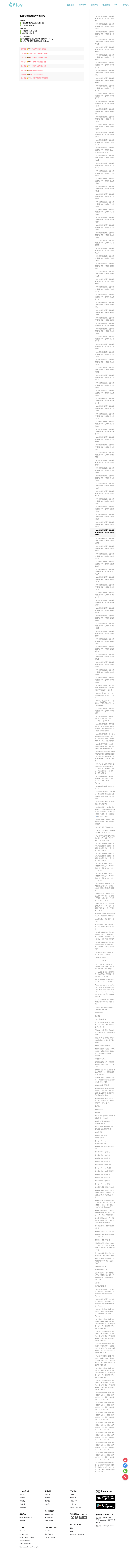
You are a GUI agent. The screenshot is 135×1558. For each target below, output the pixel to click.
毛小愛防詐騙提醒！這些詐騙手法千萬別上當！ (104, 1235)
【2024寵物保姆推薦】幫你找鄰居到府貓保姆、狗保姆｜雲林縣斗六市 (104, 571)
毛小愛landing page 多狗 (102, 1152)
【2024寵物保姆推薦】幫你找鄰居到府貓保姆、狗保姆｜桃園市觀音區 (104, 556)
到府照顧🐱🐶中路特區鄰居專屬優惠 (32, 70)
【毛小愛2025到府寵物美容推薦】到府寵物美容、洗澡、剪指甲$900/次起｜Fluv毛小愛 (105, 838)
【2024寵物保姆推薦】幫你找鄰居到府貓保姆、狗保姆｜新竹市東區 (104, 454)
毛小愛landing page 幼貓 (102, 1161)
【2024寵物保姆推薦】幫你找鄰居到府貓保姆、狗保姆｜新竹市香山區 (104, 462)
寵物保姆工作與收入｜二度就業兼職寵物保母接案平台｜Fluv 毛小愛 (104, 1064)
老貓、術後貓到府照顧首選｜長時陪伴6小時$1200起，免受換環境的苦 (104, 1261)
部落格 (72, 1494)
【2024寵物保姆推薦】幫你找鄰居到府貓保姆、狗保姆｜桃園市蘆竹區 (104, 548)
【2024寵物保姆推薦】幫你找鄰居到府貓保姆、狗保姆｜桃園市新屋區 (104, 524)
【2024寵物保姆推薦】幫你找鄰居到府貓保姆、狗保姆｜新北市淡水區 (104, 431)
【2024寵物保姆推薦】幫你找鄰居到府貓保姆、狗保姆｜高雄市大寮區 (104, 610)
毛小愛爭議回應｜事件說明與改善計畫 (104, 1227)
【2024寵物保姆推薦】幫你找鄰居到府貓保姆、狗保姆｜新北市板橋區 (104, 385)
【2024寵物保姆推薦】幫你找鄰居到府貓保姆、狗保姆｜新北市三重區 (104, 338)
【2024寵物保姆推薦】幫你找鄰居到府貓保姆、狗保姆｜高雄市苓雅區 (104, 656)
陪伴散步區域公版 (100, 1286)
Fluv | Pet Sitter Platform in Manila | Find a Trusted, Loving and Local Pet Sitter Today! (104, 966)
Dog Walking (49, 1534)
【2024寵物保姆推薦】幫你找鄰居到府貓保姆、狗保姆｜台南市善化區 (104, 273)
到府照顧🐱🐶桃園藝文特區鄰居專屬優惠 (33, 62)
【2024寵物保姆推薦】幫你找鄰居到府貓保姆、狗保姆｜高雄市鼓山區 (104, 680)
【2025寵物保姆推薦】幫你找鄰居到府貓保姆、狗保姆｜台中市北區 (104, 710)
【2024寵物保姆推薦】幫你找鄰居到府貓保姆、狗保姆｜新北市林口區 (104, 393)
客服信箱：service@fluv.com (105, 1526)
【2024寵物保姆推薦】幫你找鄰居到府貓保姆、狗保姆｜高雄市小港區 (104, 625)
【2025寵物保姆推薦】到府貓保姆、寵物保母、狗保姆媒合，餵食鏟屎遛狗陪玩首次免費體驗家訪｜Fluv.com (104, 1302)
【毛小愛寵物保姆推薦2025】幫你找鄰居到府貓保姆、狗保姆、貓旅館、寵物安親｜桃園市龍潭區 (104, 887)
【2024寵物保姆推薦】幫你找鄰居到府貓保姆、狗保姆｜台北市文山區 (104, 227)
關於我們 (22, 1494)
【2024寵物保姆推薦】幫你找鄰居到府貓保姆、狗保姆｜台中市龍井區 (104, 142)
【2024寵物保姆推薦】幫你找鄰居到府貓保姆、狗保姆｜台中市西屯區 (104, 119)
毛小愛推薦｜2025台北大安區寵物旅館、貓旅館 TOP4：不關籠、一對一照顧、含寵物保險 (105, 1220)
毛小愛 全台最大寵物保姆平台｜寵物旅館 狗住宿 (105, 1122)
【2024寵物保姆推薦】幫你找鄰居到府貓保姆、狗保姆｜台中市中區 (104, 18)
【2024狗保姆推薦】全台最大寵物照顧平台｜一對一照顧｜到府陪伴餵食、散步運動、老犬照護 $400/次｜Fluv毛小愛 (104, 1396)
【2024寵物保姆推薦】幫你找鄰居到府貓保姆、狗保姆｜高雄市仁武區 (104, 587)
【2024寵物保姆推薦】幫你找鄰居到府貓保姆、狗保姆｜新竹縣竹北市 (104, 485)
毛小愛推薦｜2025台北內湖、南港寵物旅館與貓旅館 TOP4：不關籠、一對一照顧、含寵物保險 (105, 1212)
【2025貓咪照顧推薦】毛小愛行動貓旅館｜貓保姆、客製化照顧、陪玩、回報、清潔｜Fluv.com (104, 779)
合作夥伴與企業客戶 (26, 1517)
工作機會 (73, 1504)
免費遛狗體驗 (99, 1013)
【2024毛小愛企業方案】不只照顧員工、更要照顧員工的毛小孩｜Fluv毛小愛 (104, 703)
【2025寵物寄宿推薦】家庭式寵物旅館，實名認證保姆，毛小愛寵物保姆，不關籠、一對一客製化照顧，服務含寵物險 (104, 727)
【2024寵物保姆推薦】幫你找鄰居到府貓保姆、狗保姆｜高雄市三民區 (104, 579)
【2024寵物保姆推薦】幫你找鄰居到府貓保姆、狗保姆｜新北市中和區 (104, 346)
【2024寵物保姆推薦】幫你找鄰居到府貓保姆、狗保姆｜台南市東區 (104, 304)
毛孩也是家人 (99, 1109)
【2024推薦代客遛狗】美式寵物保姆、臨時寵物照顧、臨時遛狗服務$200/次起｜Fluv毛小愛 (104, 687)
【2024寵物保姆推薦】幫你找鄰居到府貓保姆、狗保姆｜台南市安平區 (104, 297)
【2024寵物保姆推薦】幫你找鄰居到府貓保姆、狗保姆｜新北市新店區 (104, 369)
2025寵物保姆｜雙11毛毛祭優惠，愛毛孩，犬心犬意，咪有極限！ (104, 926)
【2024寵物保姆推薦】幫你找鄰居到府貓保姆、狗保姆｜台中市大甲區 (104, 49)
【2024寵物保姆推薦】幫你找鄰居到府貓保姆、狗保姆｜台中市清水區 (104, 88)
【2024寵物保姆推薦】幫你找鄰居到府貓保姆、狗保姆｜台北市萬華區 (104, 242)
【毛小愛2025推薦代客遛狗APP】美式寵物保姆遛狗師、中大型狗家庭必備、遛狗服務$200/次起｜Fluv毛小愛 (105, 866)
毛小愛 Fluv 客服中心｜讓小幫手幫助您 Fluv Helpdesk (105, 1117)
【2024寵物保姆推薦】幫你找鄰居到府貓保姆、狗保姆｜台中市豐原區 (104, 126)
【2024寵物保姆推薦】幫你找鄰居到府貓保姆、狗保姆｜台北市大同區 (104, 212)
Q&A (71, 1531)
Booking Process (25, 1540)
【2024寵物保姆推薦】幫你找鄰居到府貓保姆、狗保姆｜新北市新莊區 (104, 377)
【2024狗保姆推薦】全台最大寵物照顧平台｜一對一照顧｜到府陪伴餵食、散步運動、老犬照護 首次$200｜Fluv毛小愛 (104, 1426)
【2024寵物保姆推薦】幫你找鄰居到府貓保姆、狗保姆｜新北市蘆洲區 (104, 439)
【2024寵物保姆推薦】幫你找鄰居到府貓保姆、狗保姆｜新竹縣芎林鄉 (104, 493)
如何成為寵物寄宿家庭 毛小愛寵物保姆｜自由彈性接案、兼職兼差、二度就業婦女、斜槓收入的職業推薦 (105, 1052)
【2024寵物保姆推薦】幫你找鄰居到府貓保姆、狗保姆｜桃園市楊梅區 (104, 540)
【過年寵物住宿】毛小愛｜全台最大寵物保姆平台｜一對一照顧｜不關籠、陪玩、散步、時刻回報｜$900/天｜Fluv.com (104, 896)
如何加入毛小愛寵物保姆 (102, 1046)
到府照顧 (97, 1016)
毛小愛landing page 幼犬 (102, 1158)
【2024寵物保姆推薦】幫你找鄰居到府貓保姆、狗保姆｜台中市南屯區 (104, 41)
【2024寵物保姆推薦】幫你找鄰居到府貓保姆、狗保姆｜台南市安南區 (104, 281)
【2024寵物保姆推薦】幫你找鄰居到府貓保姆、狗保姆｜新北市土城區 (104, 362)
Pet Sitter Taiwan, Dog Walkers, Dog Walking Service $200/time (104, 980)
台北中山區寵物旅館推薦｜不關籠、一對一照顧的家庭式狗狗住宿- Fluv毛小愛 (104, 1024)
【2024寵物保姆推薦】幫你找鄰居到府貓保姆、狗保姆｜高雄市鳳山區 (104, 672)
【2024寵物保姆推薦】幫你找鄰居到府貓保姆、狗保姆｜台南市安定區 (104, 289)
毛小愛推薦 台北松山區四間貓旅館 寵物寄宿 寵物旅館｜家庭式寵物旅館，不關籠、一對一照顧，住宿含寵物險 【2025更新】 (105, 1203)
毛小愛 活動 (98, 1132)
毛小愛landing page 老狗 (102, 1177)
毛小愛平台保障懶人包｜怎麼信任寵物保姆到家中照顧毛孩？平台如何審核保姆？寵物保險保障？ (104, 1193)
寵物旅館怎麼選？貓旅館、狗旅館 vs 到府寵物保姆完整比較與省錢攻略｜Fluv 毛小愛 (105, 1079)
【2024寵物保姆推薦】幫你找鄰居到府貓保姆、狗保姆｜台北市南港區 (104, 196)
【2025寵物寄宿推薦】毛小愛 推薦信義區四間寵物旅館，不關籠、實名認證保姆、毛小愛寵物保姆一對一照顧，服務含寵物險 (105, 737)
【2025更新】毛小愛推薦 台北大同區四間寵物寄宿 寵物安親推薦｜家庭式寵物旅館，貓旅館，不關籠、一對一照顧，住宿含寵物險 (105, 756)
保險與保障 (73, 1501)
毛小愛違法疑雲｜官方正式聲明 (104, 1231)
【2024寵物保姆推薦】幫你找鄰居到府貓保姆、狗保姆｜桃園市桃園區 (104, 532)
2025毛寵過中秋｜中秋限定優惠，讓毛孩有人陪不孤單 (104, 953)
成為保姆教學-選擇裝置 (102, 1085)
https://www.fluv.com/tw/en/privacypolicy (29, 1547)
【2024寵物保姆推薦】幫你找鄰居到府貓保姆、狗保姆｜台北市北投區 (104, 188)
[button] (125, 1477)
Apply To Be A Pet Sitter (27, 1537)
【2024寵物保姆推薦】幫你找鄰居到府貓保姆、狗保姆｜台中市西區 (104, 111)
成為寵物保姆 (49, 1514)
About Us (22, 1531)
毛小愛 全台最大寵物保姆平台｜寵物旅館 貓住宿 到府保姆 (105, 1128)
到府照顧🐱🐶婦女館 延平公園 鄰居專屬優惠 (34, 78)
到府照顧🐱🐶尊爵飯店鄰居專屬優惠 (32, 74)
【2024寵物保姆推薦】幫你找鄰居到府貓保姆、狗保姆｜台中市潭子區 (104, 95)
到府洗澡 (47, 1504)
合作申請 (22, 1521)
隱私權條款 (23, 1507)
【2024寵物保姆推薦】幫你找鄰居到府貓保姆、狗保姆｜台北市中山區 (104, 157)
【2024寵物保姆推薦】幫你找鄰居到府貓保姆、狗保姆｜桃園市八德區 (104, 509)
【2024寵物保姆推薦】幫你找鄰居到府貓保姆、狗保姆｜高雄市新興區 (104, 641)
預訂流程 (22, 1501)
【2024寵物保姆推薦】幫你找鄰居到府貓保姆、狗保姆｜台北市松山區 (104, 235)
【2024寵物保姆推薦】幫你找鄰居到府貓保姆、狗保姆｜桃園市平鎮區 (104, 516)
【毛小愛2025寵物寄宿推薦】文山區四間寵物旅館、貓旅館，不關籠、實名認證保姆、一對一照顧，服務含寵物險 (104, 856)
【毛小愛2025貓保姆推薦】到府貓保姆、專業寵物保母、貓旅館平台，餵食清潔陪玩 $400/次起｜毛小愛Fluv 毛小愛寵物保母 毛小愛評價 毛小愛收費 (105, 1384)
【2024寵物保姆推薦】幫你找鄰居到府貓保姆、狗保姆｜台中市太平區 (104, 65)
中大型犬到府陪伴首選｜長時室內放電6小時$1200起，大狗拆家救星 (104, 1001)
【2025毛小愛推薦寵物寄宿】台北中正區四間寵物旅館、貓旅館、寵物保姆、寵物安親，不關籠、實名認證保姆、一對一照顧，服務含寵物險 (104, 768)
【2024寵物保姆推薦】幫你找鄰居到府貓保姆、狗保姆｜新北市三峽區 (104, 331)
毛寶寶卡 (97, 1112)
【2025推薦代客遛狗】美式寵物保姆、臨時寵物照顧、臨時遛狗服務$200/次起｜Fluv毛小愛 (104, 746)
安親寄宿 (47, 1498)
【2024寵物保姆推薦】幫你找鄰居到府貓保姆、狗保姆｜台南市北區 (104, 266)
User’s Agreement (25, 1544)
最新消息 (97, 1106)
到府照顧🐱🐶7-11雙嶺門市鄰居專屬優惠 (33, 66)
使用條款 (22, 1504)
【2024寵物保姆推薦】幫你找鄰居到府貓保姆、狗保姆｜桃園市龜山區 (104, 563)
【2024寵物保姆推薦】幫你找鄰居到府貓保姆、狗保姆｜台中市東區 (104, 72)
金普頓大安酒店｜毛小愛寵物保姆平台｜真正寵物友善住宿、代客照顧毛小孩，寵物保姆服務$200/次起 (104, 1276)
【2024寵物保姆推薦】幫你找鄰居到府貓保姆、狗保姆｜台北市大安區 (104, 219)
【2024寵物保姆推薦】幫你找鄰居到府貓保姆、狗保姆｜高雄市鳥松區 (104, 664)
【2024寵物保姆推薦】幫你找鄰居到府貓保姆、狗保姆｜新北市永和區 (104, 408)
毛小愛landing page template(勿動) (104, 1147)
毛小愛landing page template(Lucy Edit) (101, 1142)
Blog (71, 1528)
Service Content (24, 1534)
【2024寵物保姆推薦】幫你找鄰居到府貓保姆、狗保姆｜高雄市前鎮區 (104, 602)
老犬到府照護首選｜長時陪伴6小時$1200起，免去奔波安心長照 (105, 1254)
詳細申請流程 (49, 1521)
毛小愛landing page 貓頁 (102, 1184)
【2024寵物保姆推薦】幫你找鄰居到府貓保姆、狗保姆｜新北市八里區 (104, 354)
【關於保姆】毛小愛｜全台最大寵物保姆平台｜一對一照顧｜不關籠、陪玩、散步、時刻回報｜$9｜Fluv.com (104, 906)
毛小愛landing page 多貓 (102, 1155)
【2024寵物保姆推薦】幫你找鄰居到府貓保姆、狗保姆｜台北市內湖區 (104, 181)
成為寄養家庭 (49, 1517)
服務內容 (22, 1498)
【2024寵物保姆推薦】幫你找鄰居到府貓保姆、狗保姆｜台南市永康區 (104, 312)
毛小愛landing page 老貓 (102, 1181)
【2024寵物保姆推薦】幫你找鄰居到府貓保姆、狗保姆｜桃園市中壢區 (104, 501)
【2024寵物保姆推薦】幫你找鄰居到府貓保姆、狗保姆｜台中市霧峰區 (104, 134)
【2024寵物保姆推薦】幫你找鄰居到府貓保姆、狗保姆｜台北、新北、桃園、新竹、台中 (104, 150)
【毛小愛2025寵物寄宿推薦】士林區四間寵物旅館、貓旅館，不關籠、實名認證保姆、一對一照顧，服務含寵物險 (104, 846)
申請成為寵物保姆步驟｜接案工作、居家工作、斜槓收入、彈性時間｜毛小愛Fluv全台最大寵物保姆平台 (105, 1246)
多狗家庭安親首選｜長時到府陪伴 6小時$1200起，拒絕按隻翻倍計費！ (105, 1032)
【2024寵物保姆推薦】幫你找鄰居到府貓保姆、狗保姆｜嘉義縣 (104, 319)
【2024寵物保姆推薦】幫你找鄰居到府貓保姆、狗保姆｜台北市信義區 (104, 173)
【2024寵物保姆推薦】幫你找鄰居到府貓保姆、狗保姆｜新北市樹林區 (104, 400)
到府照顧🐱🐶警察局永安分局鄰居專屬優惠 (34, 53)
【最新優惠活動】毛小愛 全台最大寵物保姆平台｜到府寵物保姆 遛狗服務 (105, 821)
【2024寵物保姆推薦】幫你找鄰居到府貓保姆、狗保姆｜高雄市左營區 (104, 633)
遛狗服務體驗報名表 (101, 1269)
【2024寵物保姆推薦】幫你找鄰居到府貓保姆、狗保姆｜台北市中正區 (104, 165)
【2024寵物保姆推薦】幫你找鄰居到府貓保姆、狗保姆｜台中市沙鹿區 (104, 80)
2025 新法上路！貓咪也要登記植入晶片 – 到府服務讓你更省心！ (105, 914)
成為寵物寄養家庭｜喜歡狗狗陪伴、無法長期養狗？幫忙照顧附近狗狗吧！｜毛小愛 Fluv (104, 1100)
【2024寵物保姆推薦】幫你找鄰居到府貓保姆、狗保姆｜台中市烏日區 (104, 103)
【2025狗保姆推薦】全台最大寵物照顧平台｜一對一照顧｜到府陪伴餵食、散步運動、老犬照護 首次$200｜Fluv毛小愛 (104, 1456)
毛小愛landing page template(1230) (101, 1136)
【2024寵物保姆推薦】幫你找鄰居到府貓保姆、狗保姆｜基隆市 (104, 324)
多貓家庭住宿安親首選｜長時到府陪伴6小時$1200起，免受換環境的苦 (104, 1040)
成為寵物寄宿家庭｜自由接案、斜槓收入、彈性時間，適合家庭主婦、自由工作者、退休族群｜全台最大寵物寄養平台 (104, 1091)
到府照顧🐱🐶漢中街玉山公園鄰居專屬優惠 (34, 57)
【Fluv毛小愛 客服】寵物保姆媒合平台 (104, 787)
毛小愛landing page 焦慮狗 (103, 1165)
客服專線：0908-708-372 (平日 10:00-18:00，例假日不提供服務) (105, 1520)
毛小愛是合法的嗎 (75, 1507)
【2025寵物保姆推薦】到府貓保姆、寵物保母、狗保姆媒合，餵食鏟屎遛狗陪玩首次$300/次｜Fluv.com (104, 1292)
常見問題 (73, 1498)
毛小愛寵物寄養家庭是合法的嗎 (104, 1187)
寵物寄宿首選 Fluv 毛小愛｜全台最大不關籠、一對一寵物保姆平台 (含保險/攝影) (105, 1072)
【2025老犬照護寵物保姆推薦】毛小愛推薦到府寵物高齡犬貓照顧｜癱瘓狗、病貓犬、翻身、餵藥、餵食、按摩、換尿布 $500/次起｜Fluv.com (105, 1467)
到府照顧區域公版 (100, 1019)
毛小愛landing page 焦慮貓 (103, 1168)
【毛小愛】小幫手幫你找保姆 (104, 827)
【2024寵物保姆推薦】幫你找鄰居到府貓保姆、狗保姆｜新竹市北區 (104, 447)
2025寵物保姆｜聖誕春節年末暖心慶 (104, 920)
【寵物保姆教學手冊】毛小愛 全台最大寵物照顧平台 (105, 803)
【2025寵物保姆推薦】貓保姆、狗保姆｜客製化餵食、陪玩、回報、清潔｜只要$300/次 (104, 718)
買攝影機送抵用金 (100, 1266)
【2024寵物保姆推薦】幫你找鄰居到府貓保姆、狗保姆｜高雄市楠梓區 (104, 649)
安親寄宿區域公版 (100, 1059)
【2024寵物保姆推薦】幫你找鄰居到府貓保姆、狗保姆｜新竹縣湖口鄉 (104, 478)
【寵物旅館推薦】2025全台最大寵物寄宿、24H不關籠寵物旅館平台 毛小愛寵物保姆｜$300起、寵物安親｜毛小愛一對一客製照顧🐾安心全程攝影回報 (105, 811)
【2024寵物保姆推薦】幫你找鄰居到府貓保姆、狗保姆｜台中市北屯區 (104, 26)
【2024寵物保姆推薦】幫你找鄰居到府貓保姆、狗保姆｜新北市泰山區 (104, 423)
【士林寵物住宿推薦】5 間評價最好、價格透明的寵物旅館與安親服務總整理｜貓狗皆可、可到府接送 (105, 795)
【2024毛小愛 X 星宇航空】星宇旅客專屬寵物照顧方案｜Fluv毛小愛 (105, 695)
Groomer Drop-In (50, 1537)
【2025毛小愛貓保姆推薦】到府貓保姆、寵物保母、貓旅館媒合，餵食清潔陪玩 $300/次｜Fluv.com (104, 1312)
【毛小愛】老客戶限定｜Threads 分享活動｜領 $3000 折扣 (105, 831)
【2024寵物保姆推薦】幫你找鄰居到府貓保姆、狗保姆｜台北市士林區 (104, 204)
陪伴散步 (97, 1283)
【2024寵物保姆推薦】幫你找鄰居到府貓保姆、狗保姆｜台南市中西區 (104, 250)
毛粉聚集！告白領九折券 (102, 1240)
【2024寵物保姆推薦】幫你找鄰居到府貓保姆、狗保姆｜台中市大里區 (104, 57)
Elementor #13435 (100, 961)
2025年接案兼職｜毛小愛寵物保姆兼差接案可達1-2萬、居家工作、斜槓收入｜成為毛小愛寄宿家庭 (104, 945)
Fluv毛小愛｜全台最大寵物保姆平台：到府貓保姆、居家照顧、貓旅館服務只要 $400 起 (105, 974)
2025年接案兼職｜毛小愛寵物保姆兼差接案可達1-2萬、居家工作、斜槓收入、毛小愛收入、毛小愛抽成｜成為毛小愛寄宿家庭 (104, 935)
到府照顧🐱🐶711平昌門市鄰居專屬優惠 (33, 49)
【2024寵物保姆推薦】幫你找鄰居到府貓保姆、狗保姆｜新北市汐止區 (104, 416)
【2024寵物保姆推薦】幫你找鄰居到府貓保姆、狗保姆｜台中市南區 (104, 34)
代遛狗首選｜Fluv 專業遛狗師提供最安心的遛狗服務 (104, 1008)
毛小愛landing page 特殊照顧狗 (104, 1171)
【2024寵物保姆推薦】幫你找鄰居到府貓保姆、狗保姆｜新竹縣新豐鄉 (104, 470)
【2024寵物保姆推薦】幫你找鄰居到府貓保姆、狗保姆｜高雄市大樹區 (104, 618)
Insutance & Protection (77, 1534)
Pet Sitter (48, 1531)
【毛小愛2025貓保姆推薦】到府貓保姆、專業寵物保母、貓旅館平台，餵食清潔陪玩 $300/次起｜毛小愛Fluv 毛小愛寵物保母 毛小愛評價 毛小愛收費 (105, 1323)
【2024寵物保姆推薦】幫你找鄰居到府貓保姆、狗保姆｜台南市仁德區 (104, 258)
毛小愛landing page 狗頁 (102, 1174)
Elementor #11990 (100, 958)
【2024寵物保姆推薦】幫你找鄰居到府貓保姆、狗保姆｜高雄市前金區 (104, 594)
